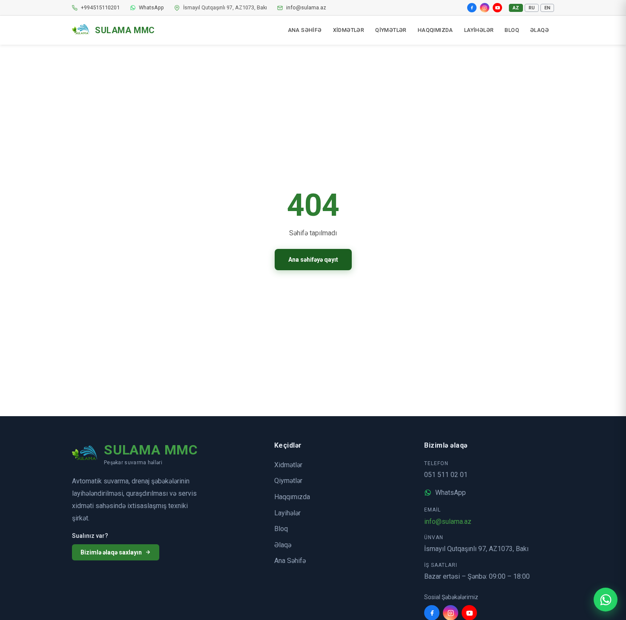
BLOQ (512, 30)
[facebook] (472, 7)
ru (531, 8)
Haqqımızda (292, 497)
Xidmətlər (288, 465)
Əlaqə (282, 545)
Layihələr (287, 513)
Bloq (281, 529)
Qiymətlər (288, 481)
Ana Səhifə (290, 561)
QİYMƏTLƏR (391, 30)
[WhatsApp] (605, 599)
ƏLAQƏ (539, 30)
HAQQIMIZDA (435, 30)
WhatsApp (151, 8)
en (547, 8)
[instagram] (484, 7)
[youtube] (497, 7)
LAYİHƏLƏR (479, 30)
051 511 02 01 (446, 475)
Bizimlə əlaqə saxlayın (111, 552)
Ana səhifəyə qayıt (313, 259)
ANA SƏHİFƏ (305, 30)
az (516, 8)
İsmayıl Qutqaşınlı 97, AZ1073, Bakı (476, 549)
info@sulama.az (306, 8)
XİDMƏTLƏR (349, 30)
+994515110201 (100, 8)
